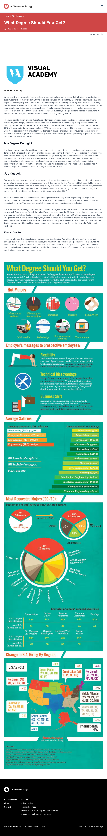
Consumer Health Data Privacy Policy (37, 814)
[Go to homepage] (18, 6)
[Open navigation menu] (102, 6)
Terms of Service (28, 807)
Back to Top (94, 34)
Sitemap (82, 826)
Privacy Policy (27, 803)
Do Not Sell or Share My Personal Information (41, 810)
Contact (7, 807)
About (6, 803)
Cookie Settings (96, 826)
